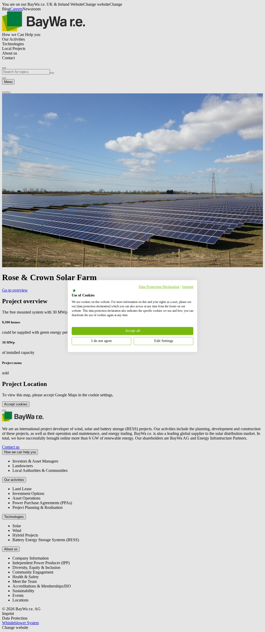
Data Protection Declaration (159, 286)
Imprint (187, 286)
